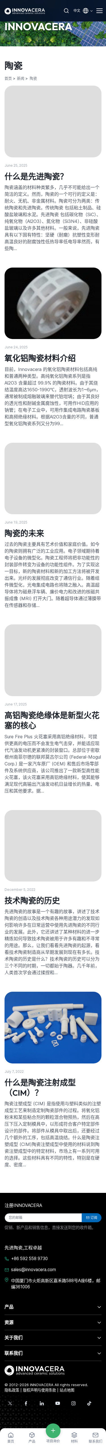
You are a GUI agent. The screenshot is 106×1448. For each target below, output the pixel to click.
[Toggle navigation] (98, 11)
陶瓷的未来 (24, 533)
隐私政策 (12, 1390)
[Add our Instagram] (73, 1403)
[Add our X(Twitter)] (10, 1403)
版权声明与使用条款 (39, 1390)
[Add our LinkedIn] (41, 1403)
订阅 (93, 1217)
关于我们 (14, 1337)
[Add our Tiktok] (89, 1403)
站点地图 (67, 1390)
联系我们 (14, 1353)
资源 (9, 1322)
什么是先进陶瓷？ (36, 176)
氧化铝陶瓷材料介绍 (40, 358)
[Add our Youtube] (57, 1403)
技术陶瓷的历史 (32, 901)
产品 (9, 1307)
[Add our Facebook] (26, 1403)
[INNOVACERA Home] (34, 1370)
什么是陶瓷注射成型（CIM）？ (40, 1088)
